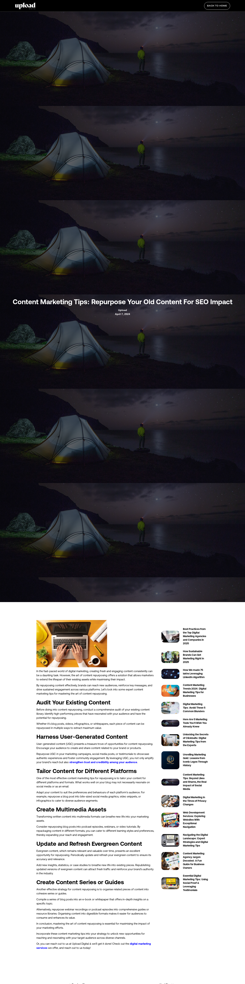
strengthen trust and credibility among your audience (103, 762)
